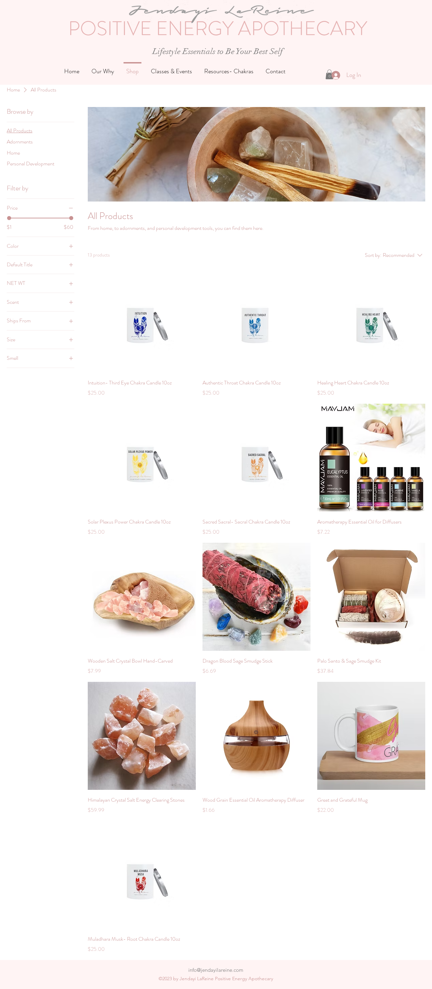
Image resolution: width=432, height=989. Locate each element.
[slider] (9, 218)
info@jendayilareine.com (215, 970)
